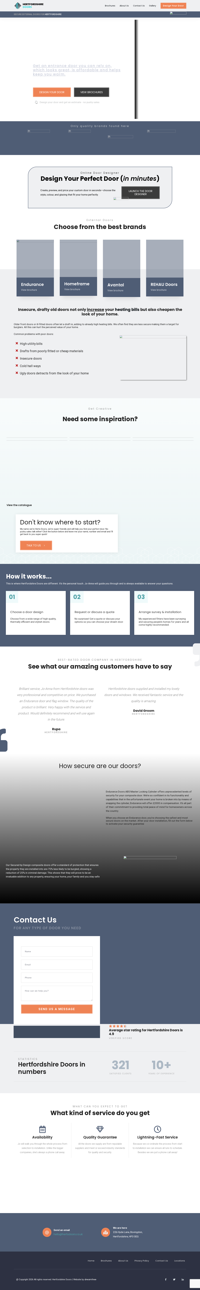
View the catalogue (19, 505)
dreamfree (90, 1279)
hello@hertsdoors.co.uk (68, 1234)
